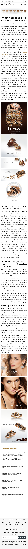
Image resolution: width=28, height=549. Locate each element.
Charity (24, 522)
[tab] (14, 448)
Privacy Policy (16, 524)
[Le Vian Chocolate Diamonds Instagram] (19, 529)
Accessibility (11, 519)
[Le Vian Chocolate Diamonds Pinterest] (13, 529)
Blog (3, 522)
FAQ (24, 519)
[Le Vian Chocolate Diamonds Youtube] (7, 529)
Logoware (8, 522)
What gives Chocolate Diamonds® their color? (12, 467)
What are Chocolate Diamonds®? (11, 448)
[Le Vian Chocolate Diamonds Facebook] (16, 529)
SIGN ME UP (21, 537)
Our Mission (18, 522)
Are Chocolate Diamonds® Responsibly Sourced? (12, 495)
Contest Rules (8, 524)
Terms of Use (20, 527)
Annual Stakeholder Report (10, 527)
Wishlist (4, 519)
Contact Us (18, 519)
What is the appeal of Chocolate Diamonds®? (11, 488)
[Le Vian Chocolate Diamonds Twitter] (10, 529)
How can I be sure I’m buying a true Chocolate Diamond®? (12, 481)
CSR (22, 524)
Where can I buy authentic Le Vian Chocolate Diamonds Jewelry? (11, 474)
